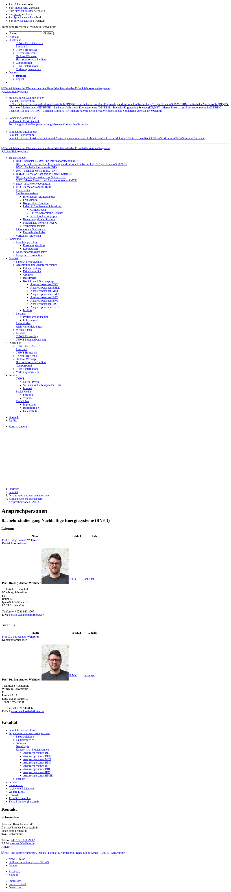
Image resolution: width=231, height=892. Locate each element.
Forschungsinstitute (34, 245)
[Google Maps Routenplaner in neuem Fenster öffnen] (63, 852)
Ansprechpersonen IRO (43, 303)
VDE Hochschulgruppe (43, 216)
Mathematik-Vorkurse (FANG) (40, 222)
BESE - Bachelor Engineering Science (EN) (128, 107)
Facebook (28, 394)
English (20, 78)
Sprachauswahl (22, 17)
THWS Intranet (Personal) (190, 138)
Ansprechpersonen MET (44, 290)
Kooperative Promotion (76, 124)
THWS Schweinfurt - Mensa (46, 212)
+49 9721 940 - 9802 (23, 840)
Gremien (28, 274)
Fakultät (23, 133)
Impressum (29, 404)
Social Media (23, 391)
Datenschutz (30, 411)
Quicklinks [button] (15, 40)
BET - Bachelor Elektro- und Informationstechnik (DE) (40, 104)
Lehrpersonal (30, 320)
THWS (20, 378)
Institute (27, 310)
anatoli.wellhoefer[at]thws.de (27, 614)
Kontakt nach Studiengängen (39, 281)
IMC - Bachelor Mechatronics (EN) (36, 170)
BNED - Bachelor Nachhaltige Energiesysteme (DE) (73, 107)
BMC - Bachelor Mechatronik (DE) (203, 104)
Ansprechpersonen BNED (45, 307)
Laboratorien (94, 138)
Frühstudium (30, 199)
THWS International (27, 65)
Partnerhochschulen (34, 232)
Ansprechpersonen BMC (44, 294)
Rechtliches (22, 401)
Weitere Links (136, 138)
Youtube (28, 398)
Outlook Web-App (26, 56)
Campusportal (24, 62)
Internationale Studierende (121, 110)
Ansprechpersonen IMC (44, 297)
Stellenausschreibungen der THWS (43, 385)
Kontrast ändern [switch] (18, 426)
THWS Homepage (26, 49)
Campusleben (38, 209)
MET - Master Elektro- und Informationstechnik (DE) (184, 107)
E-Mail (73, 578)
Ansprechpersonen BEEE (45, 287)
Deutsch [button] (13, 72)
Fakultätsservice (32, 271)
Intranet (27, 388)
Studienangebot (26, 99)
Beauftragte (29, 277)
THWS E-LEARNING (29, 43)
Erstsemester (77, 110)
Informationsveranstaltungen (39, 196)
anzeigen (89, 578)
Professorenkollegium (35, 316)
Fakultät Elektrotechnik (14, 91)
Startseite (14, 488)
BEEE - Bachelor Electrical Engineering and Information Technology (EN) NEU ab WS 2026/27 (127, 104)
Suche (17, 14)
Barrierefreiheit (31, 407)
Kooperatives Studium (36, 203)
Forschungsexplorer (20, 124)
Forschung (24, 119)
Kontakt (148, 138)
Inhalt (18, 4)
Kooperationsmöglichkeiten (47, 124)
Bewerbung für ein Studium (39, 219)
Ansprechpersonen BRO (44, 300)
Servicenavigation (24, 20)
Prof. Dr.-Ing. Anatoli (20, 540)
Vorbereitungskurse (34, 225)
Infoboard (21, 46)
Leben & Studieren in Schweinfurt (42, 206)
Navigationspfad (24, 10)
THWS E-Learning (164, 138)
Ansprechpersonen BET (44, 284)
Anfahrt (5, 846)
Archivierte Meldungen (115, 138)
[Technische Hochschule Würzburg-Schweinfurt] (55, 88)
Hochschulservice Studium (31, 59)
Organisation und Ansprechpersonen (56, 138)
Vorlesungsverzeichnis (28, 69)
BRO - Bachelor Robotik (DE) (33, 183)
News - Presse (31, 381)
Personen (82, 138)
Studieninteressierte (96, 110)
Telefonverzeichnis (26, 52)
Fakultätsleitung (32, 268)
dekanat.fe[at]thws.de (22, 843)
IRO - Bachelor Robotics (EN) (52, 110)
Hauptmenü (21, 7)
